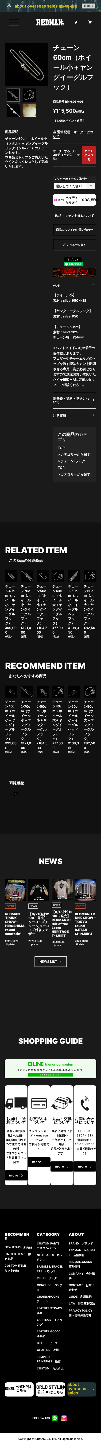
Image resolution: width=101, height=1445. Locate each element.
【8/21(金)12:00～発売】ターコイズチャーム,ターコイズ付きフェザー (38, 924)
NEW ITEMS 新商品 (18, 1247)
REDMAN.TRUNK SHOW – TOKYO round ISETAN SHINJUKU (85, 924)
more (87, 6)
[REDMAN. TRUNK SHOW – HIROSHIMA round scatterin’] (15, 890)
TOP (61, 448)
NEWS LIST (48, 961)
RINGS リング (47, 1278)
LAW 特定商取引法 (82, 1303)
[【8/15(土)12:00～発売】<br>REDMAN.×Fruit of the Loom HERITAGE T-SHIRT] (62, 889)
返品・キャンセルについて (74, 215)
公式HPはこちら (23, 1388)
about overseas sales (79, 1389)
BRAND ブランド (81, 1243)
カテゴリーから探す (75, 454)
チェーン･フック (73, 461)
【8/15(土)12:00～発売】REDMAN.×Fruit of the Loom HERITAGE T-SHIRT (62, 924)
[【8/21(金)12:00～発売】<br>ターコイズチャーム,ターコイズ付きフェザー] (38, 890)
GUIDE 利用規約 (80, 1296)
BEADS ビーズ (47, 1343)
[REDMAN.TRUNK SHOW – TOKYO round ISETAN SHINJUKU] (85, 890)
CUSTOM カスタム (50, 1368)
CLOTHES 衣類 (48, 1350)
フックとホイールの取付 (71, 179)
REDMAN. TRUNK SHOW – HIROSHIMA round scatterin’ (15, 924)
